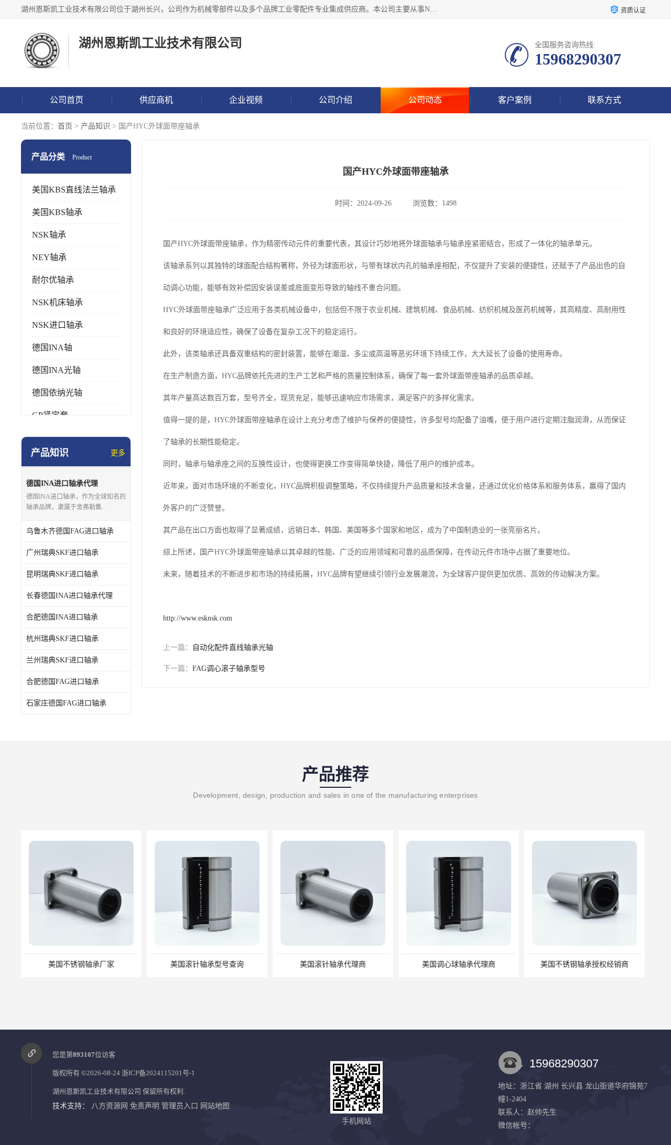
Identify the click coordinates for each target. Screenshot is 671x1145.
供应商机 (156, 99)
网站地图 (215, 1106)
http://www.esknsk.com (197, 618)
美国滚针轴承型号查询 (206, 964)
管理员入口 (179, 1106)
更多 (118, 453)
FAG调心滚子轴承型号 (228, 668)
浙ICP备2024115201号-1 (158, 1073)
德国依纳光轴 (57, 392)
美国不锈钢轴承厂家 (81, 964)
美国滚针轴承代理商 (332, 964)
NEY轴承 (49, 257)
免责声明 (144, 1106)
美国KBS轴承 (57, 212)
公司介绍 (335, 99)
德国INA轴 (52, 347)
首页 (65, 126)
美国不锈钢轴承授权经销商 (584, 964)
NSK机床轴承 (57, 302)
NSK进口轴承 (57, 324)
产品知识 (95, 126)
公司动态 (425, 99)
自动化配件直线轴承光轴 (232, 647)
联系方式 (604, 99)
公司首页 (66, 99)
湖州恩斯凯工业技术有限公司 (96, 1091)
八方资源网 (109, 1106)
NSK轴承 (49, 234)
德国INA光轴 (56, 370)
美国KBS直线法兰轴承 (74, 189)
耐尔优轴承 (53, 279)
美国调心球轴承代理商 (458, 964)
